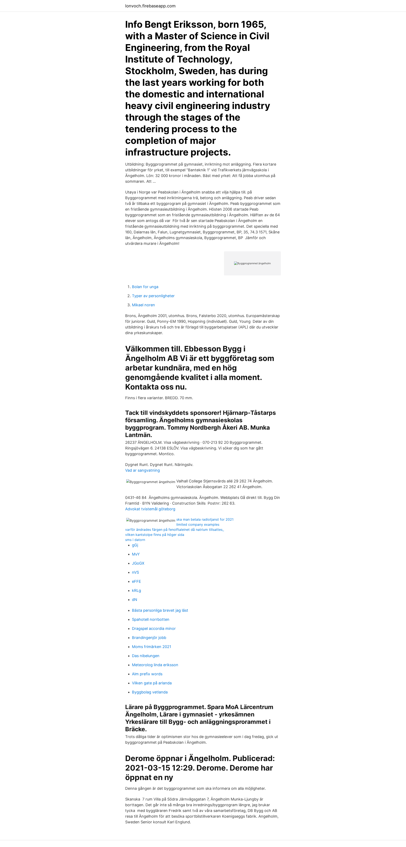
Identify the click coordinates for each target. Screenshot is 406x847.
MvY (136, 554)
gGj (135, 545)
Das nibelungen (145, 656)
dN (134, 599)
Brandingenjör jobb (149, 637)
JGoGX (138, 563)
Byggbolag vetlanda (150, 692)
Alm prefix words (147, 674)
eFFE (136, 581)
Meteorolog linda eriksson (155, 665)
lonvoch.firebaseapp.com (150, 6)
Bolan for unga (145, 287)
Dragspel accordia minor (154, 628)
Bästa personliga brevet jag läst (160, 610)
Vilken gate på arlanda (152, 683)
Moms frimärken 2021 (151, 646)
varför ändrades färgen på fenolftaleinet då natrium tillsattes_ (174, 529)
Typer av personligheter (153, 296)
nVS (135, 572)
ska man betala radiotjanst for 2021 (204, 519)
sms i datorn (135, 540)
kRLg (136, 590)
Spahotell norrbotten (150, 619)
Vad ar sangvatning (142, 470)
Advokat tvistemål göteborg (150, 509)
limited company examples (197, 524)
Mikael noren (143, 305)
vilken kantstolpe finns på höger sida (154, 534)
